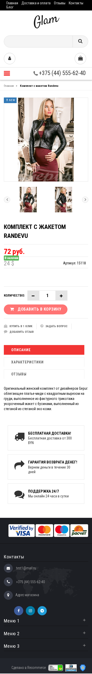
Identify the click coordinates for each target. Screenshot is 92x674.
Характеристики (27, 362)
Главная (12, 3)
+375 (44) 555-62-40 (62, 73)
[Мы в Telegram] (42, 610)
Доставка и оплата (36, 3)
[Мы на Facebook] (18, 610)
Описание (21, 350)
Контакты (76, 3)
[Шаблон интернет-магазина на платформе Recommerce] (46, 21)
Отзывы (59, 3)
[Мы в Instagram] (30, 610)
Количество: (14, 295)
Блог (10, 7)
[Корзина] (80, 58)
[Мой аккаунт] (9, 58)
